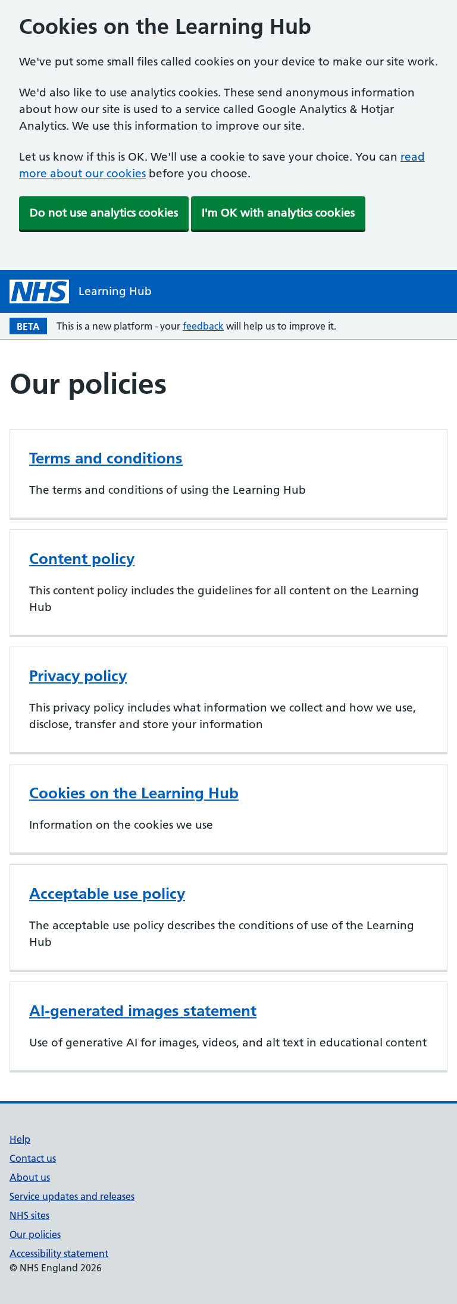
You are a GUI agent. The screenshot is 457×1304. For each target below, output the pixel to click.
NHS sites (29, 1215)
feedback (203, 326)
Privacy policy (78, 675)
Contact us (33, 1158)
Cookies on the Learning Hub (134, 793)
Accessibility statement (59, 1253)
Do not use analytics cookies (104, 213)
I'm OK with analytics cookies (278, 213)
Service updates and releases (72, 1196)
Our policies (35, 1234)
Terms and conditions (106, 458)
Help (20, 1139)
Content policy (81, 558)
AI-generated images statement (142, 1010)
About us (30, 1177)
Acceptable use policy (107, 893)
